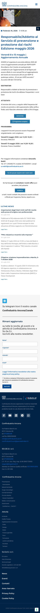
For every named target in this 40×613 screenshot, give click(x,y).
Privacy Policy (8, 593)
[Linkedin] (16, 415)
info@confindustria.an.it (11, 439)
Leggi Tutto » (4, 229)
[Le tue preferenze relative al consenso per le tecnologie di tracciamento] (36, 609)
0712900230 (8, 459)
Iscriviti (7, 386)
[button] (36, 4)
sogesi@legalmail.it (10, 464)
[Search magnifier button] (38, 29)
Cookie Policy (8, 598)
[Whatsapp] (28, 415)
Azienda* (5, 355)
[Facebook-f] (4, 415)
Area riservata (8, 588)
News (4, 574)
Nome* (4, 340)
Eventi (5, 578)
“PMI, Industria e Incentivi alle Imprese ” (17, 235)
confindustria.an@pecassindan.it (15, 441)
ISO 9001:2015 (32, 466)
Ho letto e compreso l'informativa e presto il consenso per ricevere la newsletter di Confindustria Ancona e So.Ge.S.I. (19, 380)
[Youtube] (10, 415)
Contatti (5, 583)
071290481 (8, 434)
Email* (4, 363)
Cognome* (5, 348)
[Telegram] (4, 301)
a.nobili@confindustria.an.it (12, 166)
